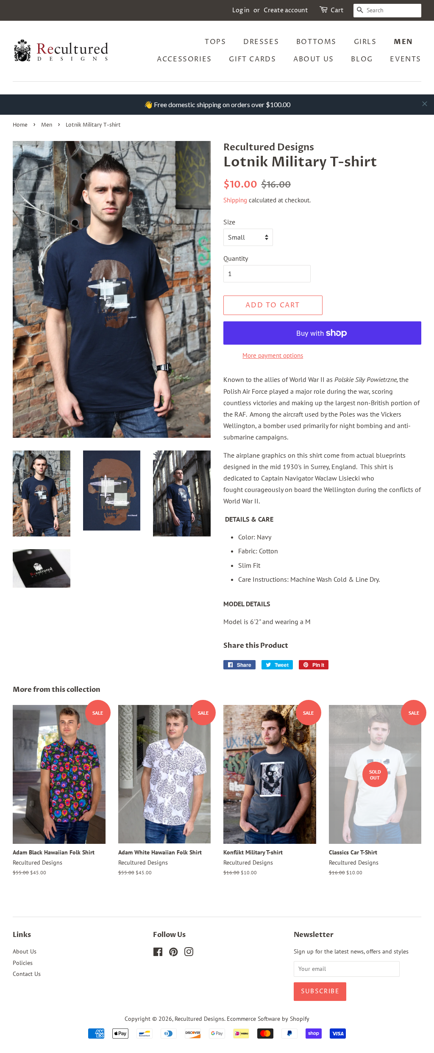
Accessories (184, 59)
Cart (337, 10)
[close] (424, 103)
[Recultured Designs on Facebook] (158, 953)
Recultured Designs (199, 1019)
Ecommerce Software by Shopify (268, 1019)
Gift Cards (252, 59)
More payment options (272, 355)
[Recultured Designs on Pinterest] (173, 953)
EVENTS (405, 59)
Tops (215, 42)
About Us (313, 59)
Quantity (235, 258)
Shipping (235, 200)
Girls (365, 42)
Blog (362, 59)
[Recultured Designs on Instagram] (188, 953)
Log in (241, 10)
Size (229, 222)
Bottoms (316, 42)
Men (403, 42)
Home (20, 125)
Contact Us (27, 974)
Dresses (261, 42)
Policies (23, 963)
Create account (286, 10)
